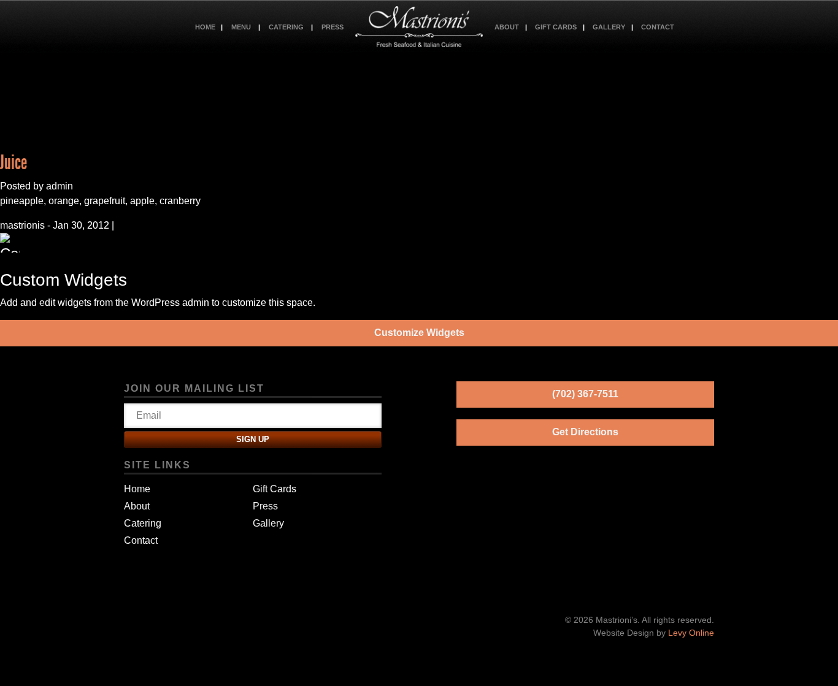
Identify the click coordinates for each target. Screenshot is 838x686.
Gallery (609, 27)
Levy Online (691, 633)
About (506, 27)
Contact (657, 27)
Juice (13, 162)
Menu (241, 27)
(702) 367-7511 (585, 394)
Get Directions (585, 432)
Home (205, 27)
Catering (286, 27)
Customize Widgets (419, 332)
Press (332, 27)
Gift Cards (556, 27)
